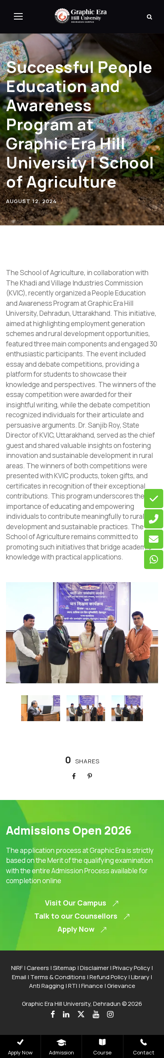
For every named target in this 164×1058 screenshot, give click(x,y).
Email (19, 977)
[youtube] (96, 1014)
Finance (92, 986)
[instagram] (110, 1014)
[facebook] (53, 1014)
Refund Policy (108, 977)
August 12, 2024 (31, 201)
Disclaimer (94, 968)
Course (102, 1052)
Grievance (121, 986)
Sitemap (64, 968)
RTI (72, 986)
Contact (143, 1052)
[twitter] (81, 1014)
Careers (38, 968)
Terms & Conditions (58, 977)
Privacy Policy (131, 968)
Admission (61, 1052)
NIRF (17, 968)
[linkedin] (66, 1014)
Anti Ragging (46, 986)
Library (140, 977)
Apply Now (20, 1052)
